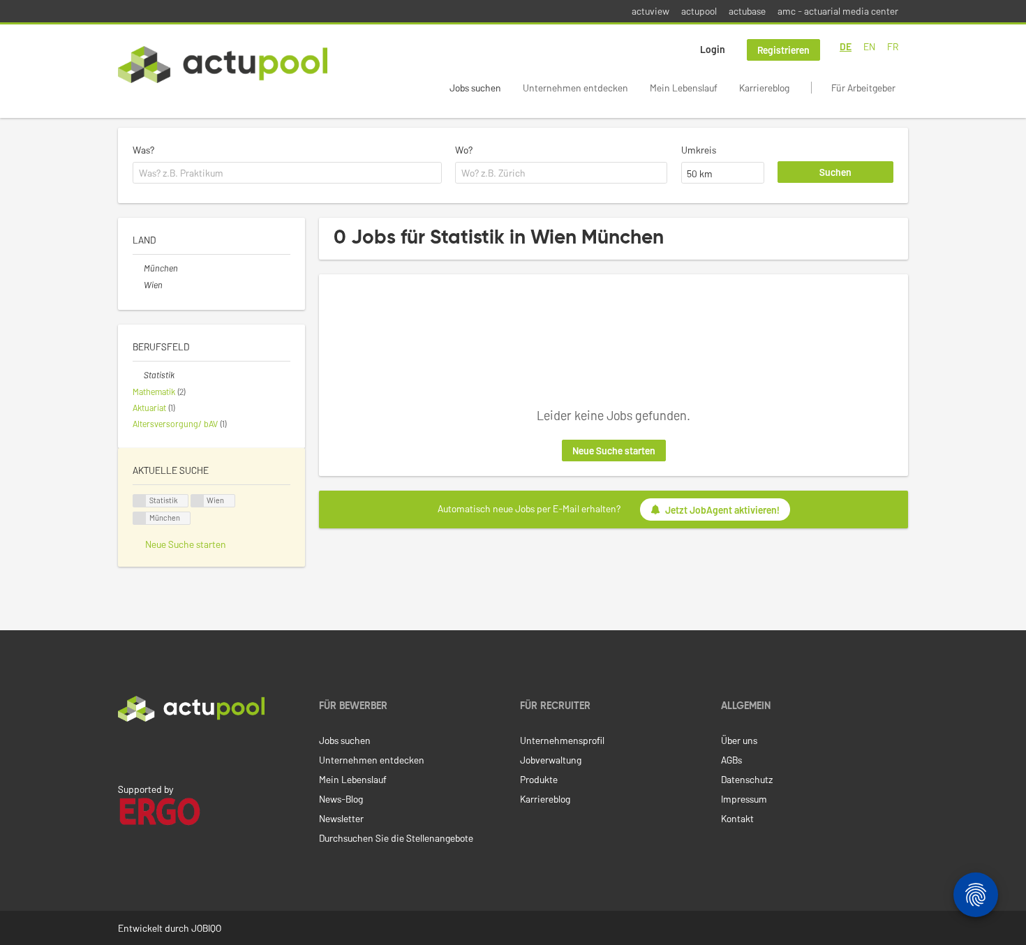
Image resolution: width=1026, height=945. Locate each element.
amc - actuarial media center (838, 11)
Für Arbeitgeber (863, 88)
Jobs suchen (475, 88)
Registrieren (783, 50)
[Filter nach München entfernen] (138, 268)
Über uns (739, 740)
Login (712, 49)
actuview (650, 11)
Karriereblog (764, 88)
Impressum (744, 799)
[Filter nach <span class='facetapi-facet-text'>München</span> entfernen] (139, 518)
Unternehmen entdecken (575, 88)
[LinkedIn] (125, 751)
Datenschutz (747, 779)
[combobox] (287, 173)
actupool (699, 11)
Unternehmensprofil (562, 740)
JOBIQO (206, 928)
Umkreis (698, 150)
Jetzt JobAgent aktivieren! (722, 510)
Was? (143, 150)
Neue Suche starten (613, 450)
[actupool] (222, 64)
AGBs (731, 760)
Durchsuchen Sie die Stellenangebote (396, 838)
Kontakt (737, 818)
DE (846, 46)
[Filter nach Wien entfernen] (138, 284)
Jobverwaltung (550, 760)
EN (869, 46)
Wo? (464, 150)
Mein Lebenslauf (684, 88)
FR (892, 46)
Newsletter (341, 818)
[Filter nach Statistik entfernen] (138, 374)
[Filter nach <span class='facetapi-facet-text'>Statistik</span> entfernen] (139, 501)
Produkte (539, 779)
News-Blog (341, 799)
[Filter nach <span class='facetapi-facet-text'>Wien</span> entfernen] (197, 501)
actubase (747, 11)
